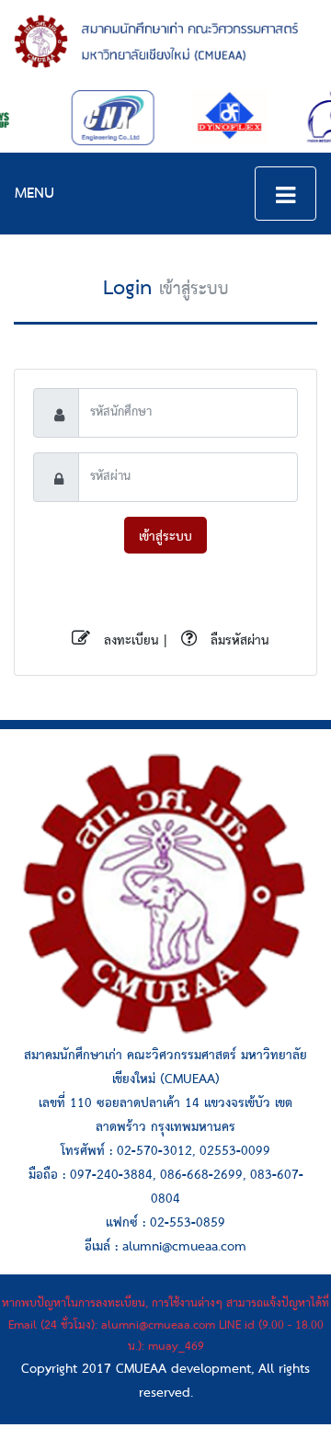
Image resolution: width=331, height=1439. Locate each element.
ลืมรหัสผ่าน (237, 641)
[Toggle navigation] (285, 193)
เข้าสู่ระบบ (165, 537)
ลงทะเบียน (129, 641)
